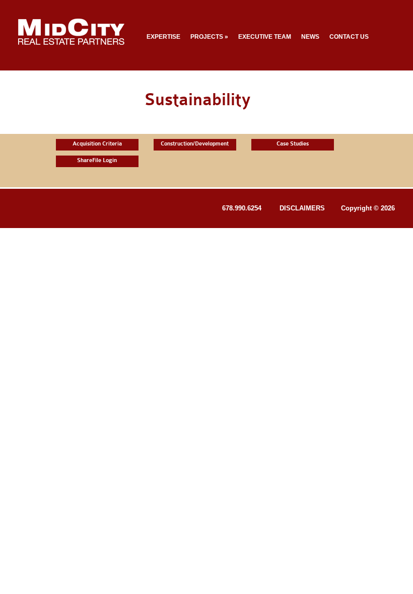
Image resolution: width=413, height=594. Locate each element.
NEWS (310, 36)
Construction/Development (195, 143)
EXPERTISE (163, 36)
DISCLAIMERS (302, 208)
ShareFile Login (97, 160)
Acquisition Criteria (97, 143)
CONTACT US (349, 36)
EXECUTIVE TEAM (264, 36)
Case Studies (293, 143)
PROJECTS (209, 36)
